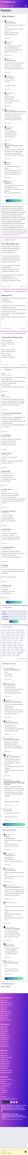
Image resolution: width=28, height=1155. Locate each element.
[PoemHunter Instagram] (17, 1102)
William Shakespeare (6, 1057)
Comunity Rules (5, 1109)
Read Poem (7, 38)
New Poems (4, 1007)
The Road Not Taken (10, 60)
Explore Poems (5, 1015)
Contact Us (9, 1106)
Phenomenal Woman (10, 22)
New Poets (4, 1009)
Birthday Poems (5, 1035)
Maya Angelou (4, 1055)
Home (2, 5)
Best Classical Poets (6, 1013)
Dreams (6, 94)
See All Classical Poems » (14, 978)
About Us (3, 1105)
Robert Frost (4, 1053)
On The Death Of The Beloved (9, 1098)
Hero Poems (4, 1044)
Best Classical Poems (6, 1004)
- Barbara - (7, 836)
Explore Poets (4, 1017)
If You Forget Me (9, 77)
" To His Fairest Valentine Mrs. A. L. (13, 887)
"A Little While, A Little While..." (12, 928)
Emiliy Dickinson (5, 1064)
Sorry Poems (4, 1042)
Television (7, 164)
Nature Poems (4, 1039)
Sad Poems (4, 1033)
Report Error (19, 1106)
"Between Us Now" (9, 945)
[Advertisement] (14, 1141)
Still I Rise (7, 43)
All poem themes (22, 658)
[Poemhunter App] (5, 1102)
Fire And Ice (4, 1096)
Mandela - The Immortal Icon (12, 756)
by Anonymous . (5, 364)
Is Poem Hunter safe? (19, 1108)
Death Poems (4, 1031)
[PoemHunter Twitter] (14, 1102)
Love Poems (4, 1026)
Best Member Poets (6, 1011)
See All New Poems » (14, 602)
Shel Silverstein (5, 1066)
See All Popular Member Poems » (14, 824)
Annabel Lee (8, 183)
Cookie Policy (18, 1105)
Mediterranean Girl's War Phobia (13, 702)
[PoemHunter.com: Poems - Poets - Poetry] (8, 2)
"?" (5, 904)
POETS (8, 986)
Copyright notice (10, 1105)
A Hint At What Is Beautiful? (11, 739)
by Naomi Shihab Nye (6, 328)
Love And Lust (8, 810)
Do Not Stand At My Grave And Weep (14, 111)
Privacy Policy (14, 1109)
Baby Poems (4, 1029)
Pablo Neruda (4, 1059)
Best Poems (4, 1000)
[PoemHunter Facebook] (11, 1102)
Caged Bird (7, 128)
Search (14, 621)
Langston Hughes (5, 1061)
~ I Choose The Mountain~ (11, 722)
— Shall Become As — (10, 855)
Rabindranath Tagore (6, 1070)
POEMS (3, 986)
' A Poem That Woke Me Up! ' (12, 669)
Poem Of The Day (5, 1020)
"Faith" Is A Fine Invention (11, 962)
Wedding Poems (5, 1037)
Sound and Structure (10, 870)
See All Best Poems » (14, 200)
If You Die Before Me (9, 685)
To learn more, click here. (6, 1153)
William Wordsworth (6, 1072)
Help (14, 1106)
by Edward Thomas (6, 286)
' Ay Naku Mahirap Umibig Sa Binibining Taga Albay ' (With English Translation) (14, 783)
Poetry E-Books (5, 1046)
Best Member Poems (6, 1002)
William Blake (4, 1068)
